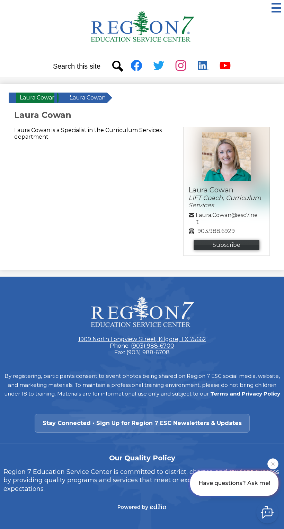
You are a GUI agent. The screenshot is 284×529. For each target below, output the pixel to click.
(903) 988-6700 (152, 345)
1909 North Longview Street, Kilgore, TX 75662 (142, 339)
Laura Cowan (38, 97)
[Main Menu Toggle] (276, 7)
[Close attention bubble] (272, 463)
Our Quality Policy (142, 458)
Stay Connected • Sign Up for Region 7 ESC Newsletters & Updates (142, 423)
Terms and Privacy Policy (245, 393)
